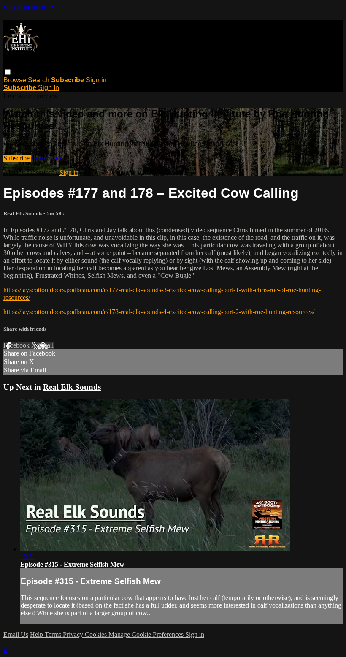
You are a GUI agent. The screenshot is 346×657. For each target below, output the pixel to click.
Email (46, 345)
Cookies (96, 634)
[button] (8, 72)
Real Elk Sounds (23, 213)
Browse (15, 80)
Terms (54, 634)
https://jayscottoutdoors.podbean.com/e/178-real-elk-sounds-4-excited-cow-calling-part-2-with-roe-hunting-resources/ (158, 311)
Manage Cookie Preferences (146, 634)
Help (37, 634)
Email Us (15, 634)
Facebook (17, 345)
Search (39, 80)
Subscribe (17, 158)
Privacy (74, 634)
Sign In (48, 87)
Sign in (96, 80)
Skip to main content (30, 7)
